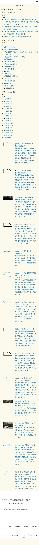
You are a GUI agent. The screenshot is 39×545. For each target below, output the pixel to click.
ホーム (3, 9)
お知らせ (10, 9)
